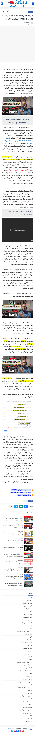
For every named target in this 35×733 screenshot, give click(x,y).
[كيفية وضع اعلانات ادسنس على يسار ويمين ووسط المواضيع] (28, 562)
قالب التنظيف (28, 600)
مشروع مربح (29, 704)
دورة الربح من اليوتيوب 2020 (24, 662)
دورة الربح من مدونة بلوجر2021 (24, 631)
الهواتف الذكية (28, 656)
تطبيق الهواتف (28, 608)
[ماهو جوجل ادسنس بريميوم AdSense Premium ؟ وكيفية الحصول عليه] (28, 584)
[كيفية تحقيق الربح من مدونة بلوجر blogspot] (28, 541)
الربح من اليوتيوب (27, 614)
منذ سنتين (20, 516)
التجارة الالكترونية (27, 679)
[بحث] (2, 3)
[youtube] (23, 731)
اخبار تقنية (29, 645)
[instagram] (20, 731)
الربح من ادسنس (27, 698)
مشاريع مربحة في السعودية (25, 687)
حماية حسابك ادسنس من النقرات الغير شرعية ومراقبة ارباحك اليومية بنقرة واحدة (13, 569)
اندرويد (30, 625)
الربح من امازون (28, 606)
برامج (30, 659)
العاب (30, 715)
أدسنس (30, 11)
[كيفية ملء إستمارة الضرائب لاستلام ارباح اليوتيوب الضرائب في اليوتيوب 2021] (28, 555)
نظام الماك (29, 693)
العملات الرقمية (28, 667)
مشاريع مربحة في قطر (26, 682)
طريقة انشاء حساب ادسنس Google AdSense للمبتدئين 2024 (14, 577)
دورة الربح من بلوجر (27, 712)
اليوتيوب (30, 637)
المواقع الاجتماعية (27, 707)
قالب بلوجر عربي (27, 603)
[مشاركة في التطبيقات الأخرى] (11, 506)
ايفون (30, 628)
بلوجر (30, 673)
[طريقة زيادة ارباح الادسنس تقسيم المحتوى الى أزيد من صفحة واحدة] (28, 548)
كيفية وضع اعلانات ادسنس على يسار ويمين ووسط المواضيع (13, 562)
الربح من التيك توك (27, 634)
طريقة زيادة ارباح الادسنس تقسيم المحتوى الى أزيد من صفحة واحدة (13, 548)
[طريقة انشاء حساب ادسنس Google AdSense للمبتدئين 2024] (28, 577)
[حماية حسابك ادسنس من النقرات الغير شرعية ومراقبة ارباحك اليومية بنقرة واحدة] (28, 570)
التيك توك (29, 718)
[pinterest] (15, 731)
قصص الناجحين (28, 665)
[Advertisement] (17, 44)
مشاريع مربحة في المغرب (25, 696)
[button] (26, 506)
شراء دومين (29, 620)
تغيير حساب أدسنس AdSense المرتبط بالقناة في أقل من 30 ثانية (12, 526)
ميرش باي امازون (27, 701)
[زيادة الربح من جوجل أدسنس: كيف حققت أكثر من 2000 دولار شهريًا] (28, 534)
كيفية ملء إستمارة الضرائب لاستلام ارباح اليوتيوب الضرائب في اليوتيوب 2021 (13, 555)
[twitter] (12, 731)
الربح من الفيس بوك (27, 622)
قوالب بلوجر (29, 676)
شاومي (30, 651)
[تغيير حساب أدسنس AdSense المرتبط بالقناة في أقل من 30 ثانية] (28, 526)
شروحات (30, 690)
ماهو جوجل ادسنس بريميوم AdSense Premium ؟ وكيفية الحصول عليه (14, 584)
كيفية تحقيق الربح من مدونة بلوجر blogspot (12, 540)
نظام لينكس (29, 639)
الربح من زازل (28, 597)
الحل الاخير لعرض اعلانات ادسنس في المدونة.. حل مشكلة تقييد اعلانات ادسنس (13, 519)
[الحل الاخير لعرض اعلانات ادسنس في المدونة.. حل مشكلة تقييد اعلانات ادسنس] (28, 519)
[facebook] (17, 731)
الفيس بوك (29, 684)
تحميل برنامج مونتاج (27, 642)
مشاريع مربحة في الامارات (25, 710)
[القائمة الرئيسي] (33, 3)
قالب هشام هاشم (27, 617)
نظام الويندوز (28, 611)
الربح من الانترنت (27, 648)
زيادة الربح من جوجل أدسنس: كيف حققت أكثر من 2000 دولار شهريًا (13, 533)
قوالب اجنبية (29, 721)
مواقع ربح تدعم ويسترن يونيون (24, 670)
